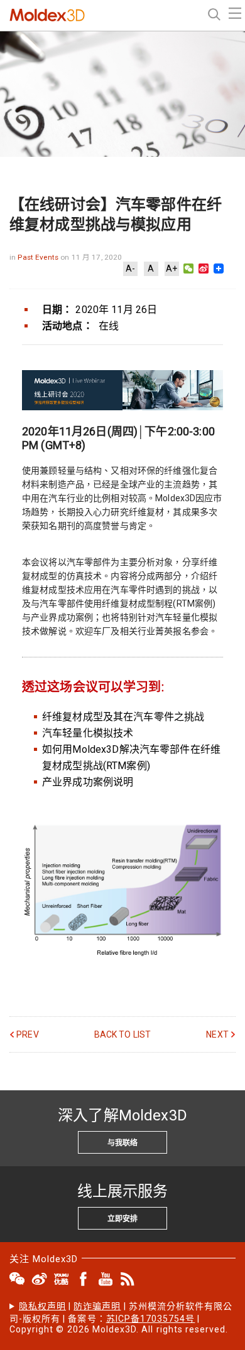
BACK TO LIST (122, 1034)
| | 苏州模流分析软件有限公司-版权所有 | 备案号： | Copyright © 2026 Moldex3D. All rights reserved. (120, 1317)
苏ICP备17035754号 (150, 1319)
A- (130, 268)
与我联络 (122, 1143)
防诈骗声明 (97, 1306)
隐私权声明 (42, 1306)
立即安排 (122, 1218)
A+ (171, 268)
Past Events (39, 257)
